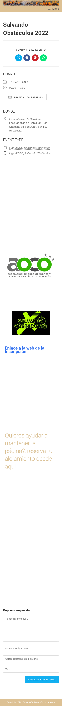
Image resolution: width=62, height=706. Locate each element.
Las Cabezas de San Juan (25, 119)
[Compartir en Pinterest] (35, 57)
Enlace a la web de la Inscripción (25, 350)
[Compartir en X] (18, 57)
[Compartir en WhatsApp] (43, 57)
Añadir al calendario (27, 97)
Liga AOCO (16, 148)
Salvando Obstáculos (37, 148)
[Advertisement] (31, 195)
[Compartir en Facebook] (26, 57)
